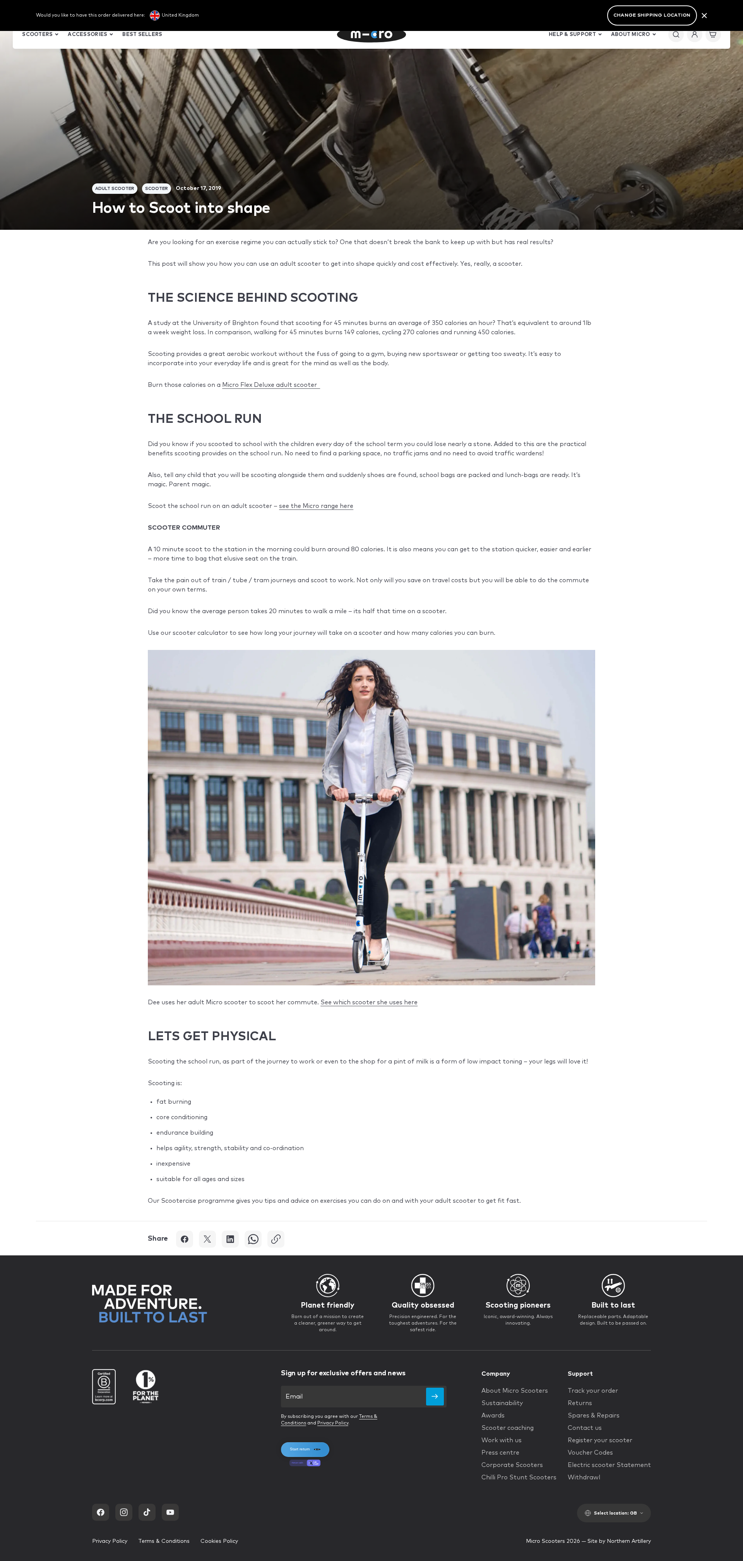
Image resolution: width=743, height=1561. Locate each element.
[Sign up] (435, 1396)
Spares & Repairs (594, 1415)
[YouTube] (170, 1512)
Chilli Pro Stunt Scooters (518, 1477)
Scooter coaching (507, 1428)
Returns (580, 1403)
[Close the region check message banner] (704, 15)
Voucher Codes (590, 1453)
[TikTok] (147, 1512)
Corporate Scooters (512, 1465)
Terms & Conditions (164, 1541)
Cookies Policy (219, 1541)
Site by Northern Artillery (619, 1541)
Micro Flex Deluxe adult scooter (271, 385)
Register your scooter (600, 1440)
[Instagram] (123, 1512)
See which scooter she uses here (369, 1002)
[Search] (676, 34)
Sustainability (502, 1403)
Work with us (501, 1440)
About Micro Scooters (514, 1391)
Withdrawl (584, 1477)
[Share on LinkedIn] (230, 1239)
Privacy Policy (332, 1423)
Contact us (585, 1428)
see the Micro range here (316, 506)
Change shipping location (652, 15)
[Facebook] (100, 1512)
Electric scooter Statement (609, 1465)
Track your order (593, 1391)
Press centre (500, 1453)
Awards (493, 1415)
